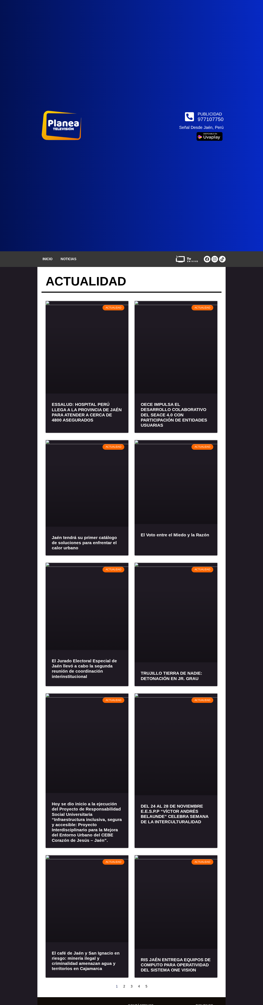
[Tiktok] (222, 259)
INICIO (47, 259)
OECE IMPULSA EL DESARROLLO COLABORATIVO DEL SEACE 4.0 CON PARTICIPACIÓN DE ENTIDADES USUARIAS (174, 414)
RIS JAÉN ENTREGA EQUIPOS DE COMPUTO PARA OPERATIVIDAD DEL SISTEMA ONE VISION (176, 964)
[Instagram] (214, 259)
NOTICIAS (68, 259)
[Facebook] (207, 259)
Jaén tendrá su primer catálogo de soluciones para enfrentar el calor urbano (84, 542)
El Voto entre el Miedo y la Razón (175, 534)
